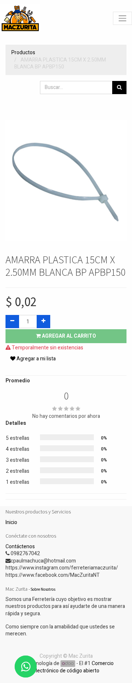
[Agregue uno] (43, 321)
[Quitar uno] (12, 321)
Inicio (11, 522)
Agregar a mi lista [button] (35, 359)
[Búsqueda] (119, 87)
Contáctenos (20, 546)
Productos (23, 52)
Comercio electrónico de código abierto (73, 667)
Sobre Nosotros (42, 589)
